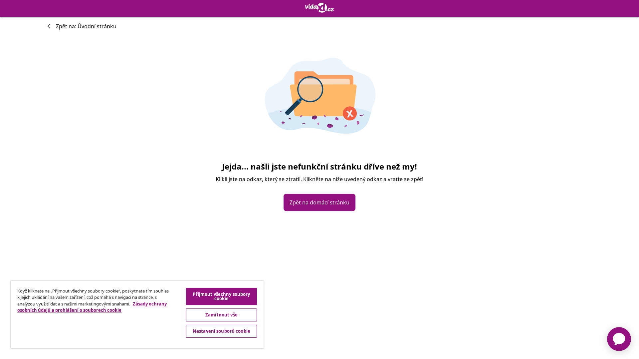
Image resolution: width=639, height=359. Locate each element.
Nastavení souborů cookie (221, 331)
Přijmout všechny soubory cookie (221, 296)
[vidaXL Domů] (319, 8)
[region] (137, 314)
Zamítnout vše (221, 315)
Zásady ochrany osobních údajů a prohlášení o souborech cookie (92, 307)
